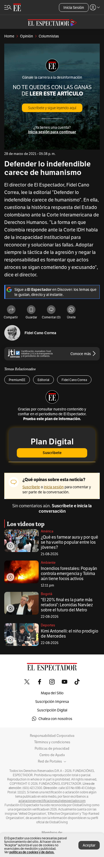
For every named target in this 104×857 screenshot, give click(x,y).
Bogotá (46, 594)
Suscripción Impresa (52, 701)
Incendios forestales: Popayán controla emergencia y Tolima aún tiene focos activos (69, 573)
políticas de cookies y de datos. (31, 852)
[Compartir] (11, 310)
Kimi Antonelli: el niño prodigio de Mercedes (69, 633)
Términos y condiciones (52, 742)
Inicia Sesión (73, 7)
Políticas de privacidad (52, 749)
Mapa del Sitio (52, 693)
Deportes (48, 625)
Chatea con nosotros (55, 718)
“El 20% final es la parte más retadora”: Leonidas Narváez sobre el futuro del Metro (67, 605)
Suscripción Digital (52, 710)
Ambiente (48, 562)
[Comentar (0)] (51, 310)
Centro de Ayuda (52, 755)
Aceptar (89, 845)
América (47, 531)
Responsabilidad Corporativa (52, 736)
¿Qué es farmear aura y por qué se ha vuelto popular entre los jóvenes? (69, 542)
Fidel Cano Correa (40, 333)
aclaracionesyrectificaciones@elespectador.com (52, 801)
